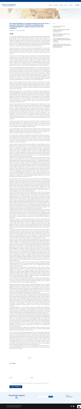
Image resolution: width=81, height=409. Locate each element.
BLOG (66, 5)
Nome (10, 377)
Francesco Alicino (21, 30)
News (67, 395)
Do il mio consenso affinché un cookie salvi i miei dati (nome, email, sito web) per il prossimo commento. (30, 383)
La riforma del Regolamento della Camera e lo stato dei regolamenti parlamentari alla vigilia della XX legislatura (62, 39)
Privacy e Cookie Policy (10, 406)
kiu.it (19, 406)
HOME (50, 5)
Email (32, 377)
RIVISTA (61, 5)
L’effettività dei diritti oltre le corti (59, 26)
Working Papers (69, 396)
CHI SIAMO (55, 5)
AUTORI (70, 5)
